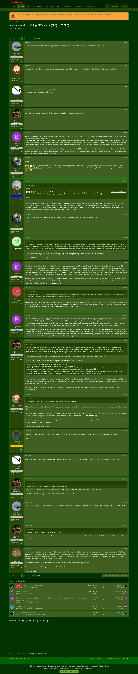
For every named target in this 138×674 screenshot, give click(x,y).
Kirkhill (17, 615)
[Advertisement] (33, 33)
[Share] (123, 42)
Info (58, 6)
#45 (126, 133)
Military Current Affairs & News (37, 615)
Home (13, 6)
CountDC (121, 608)
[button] (54, 6)
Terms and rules (101, 658)
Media (67, 6)
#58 (126, 502)
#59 (126, 525)
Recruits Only (33, 602)
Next (37, 38)
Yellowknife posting (23, 606)
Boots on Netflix (22, 591)
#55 (126, 431)
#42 (126, 65)
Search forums (21, 10)
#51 (126, 288)
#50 (126, 262)
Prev (13, 38)
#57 (126, 479)
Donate (39, 6)
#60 (126, 548)
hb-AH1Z (18, 602)
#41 (126, 42)
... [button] (29, 38)
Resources (77, 6)
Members (88, 6)
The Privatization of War (25, 613)
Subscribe (30, 6)
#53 (126, 340)
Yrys (17, 593)
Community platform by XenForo (69, 662)
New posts (12, 10)
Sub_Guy (13, 28)
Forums (21, 6)
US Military (30, 593)
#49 (126, 237)
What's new (49, 6)
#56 (126, 456)
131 (33, 38)
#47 (126, 181)
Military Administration (36, 608)
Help (118, 658)
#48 (126, 214)
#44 (126, 109)
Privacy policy (112, 658)
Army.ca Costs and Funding (33, 585)
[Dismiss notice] (126, 14)
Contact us (92, 658)
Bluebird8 (18, 608)
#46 (126, 158)
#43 (126, 86)
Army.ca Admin (35, 587)
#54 (126, 394)
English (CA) (25, 658)
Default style (15, 658)
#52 (126, 315)
